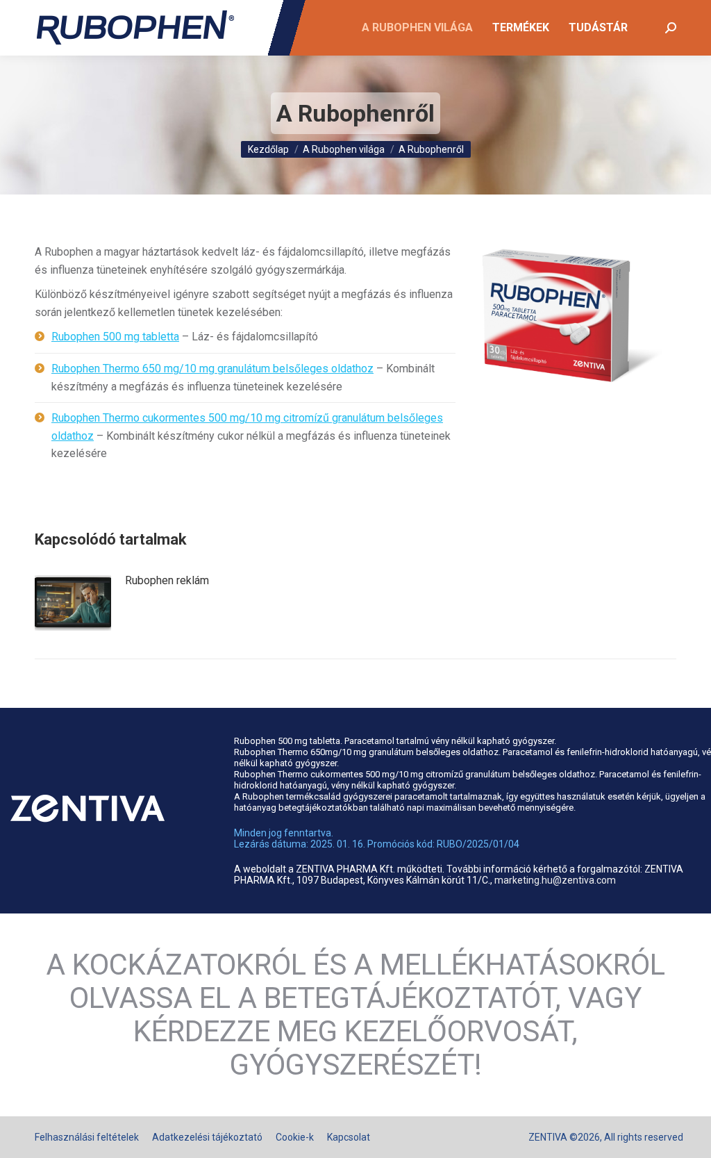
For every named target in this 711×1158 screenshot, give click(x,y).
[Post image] (73, 603)
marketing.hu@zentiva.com (555, 880)
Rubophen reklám (167, 580)
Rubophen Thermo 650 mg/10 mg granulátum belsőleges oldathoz (212, 368)
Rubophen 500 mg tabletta (115, 336)
